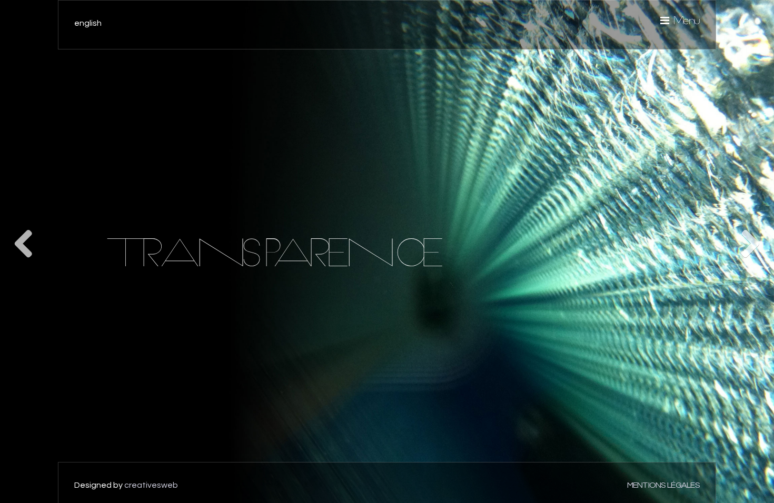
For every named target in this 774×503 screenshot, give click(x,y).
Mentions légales (663, 485)
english (88, 23)
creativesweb (151, 485)
